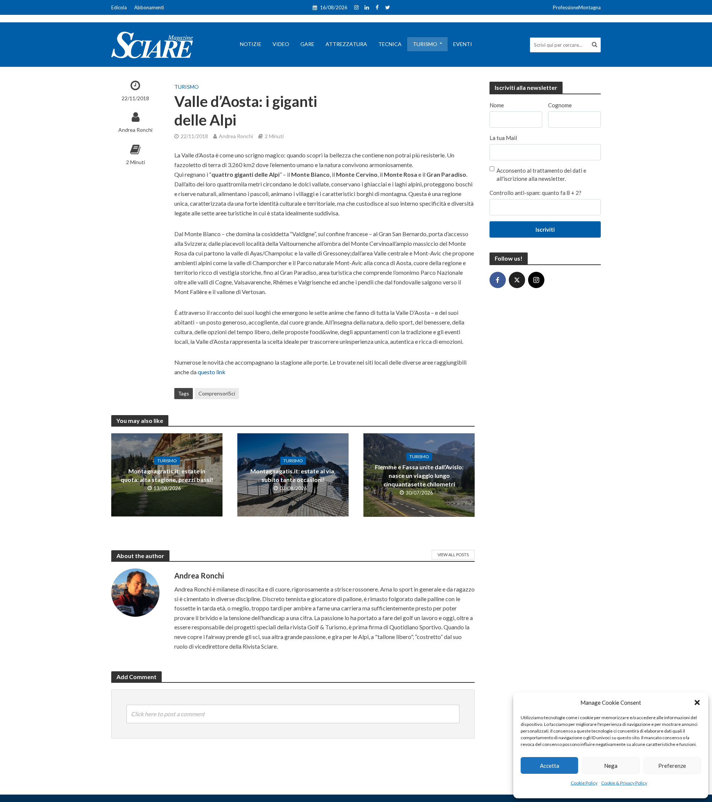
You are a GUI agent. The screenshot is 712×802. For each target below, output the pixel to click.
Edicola (119, 7)
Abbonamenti (149, 7)
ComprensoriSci (216, 393)
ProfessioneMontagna (577, 7)
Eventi (462, 44)
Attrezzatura (346, 44)
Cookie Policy (584, 783)
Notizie (250, 44)
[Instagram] (536, 280)
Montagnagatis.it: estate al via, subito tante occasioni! (293, 475)
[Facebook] (498, 280)
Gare (307, 44)
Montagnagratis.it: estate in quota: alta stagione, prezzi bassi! (167, 475)
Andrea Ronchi (135, 130)
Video (281, 44)
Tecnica (390, 44)
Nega (610, 765)
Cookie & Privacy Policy (624, 783)
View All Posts (453, 554)
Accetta (549, 765)
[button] (697, 702)
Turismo (425, 44)
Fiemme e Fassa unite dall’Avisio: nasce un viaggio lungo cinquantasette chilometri (419, 475)
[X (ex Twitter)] (517, 280)
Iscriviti (545, 229)
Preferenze (672, 765)
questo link (211, 371)
